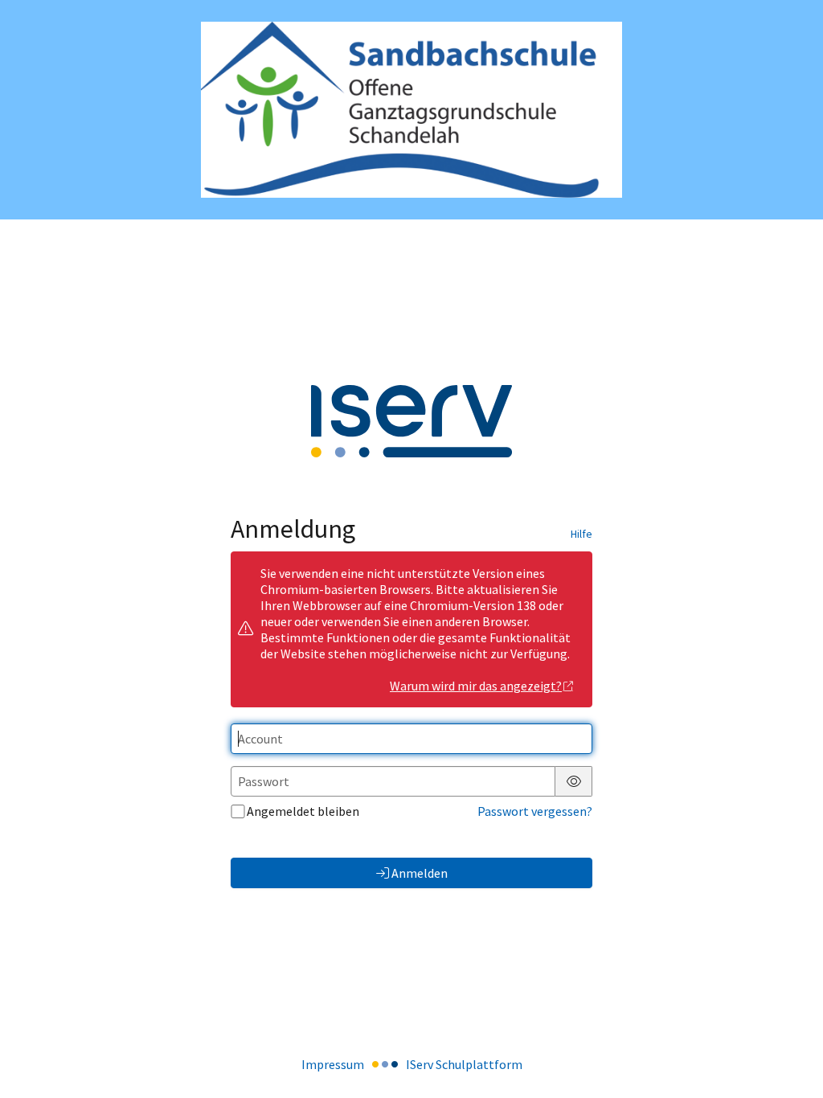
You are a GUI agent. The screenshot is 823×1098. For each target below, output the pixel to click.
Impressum (332, 1064)
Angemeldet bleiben (303, 811)
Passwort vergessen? (534, 811)
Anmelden (419, 873)
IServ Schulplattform (464, 1064)
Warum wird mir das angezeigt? (476, 686)
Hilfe (581, 533)
